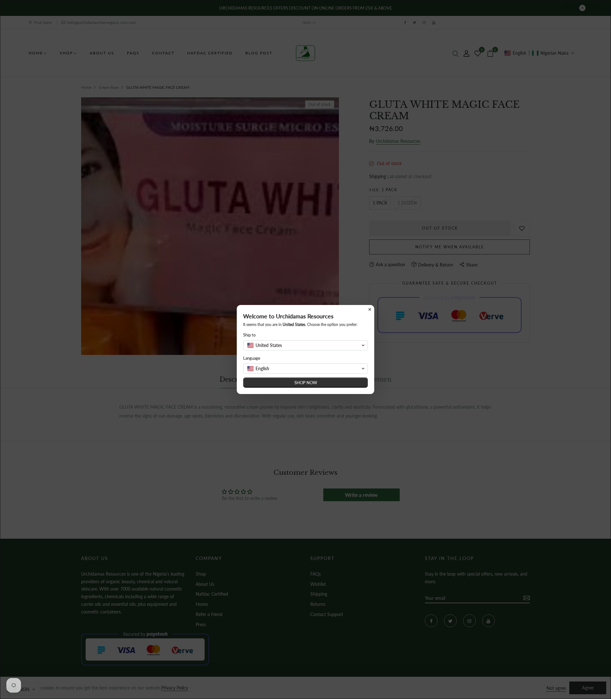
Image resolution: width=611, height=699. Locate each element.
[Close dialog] (370, 309)
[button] (305, 345)
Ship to (249, 334)
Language (251, 358)
